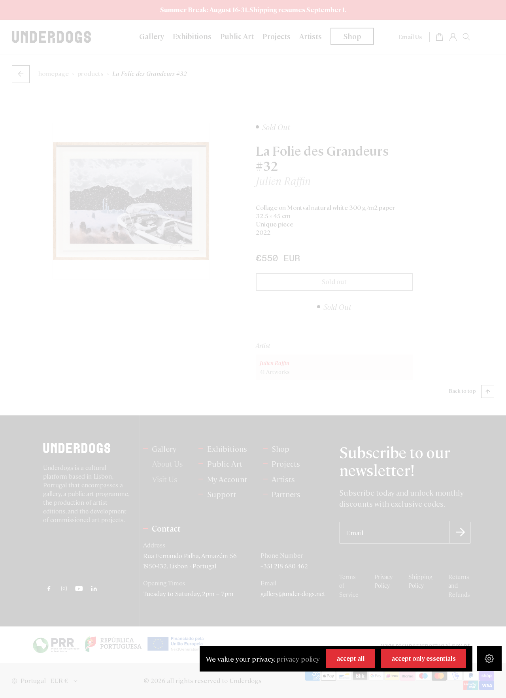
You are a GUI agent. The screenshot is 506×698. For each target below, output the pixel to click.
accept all (350, 658)
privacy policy (298, 658)
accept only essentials (423, 658)
